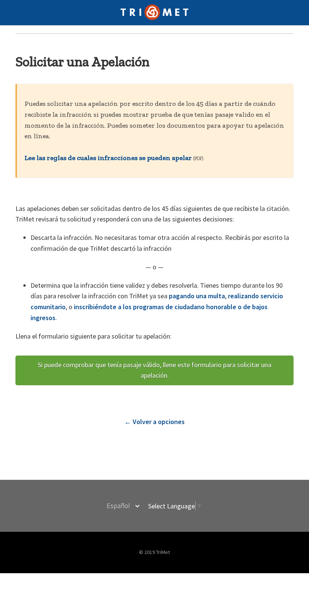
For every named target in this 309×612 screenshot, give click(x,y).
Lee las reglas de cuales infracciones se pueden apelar (108, 158)
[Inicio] (154, 18)
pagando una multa (197, 296)
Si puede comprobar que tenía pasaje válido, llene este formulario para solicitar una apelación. (154, 370)
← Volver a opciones (154, 421)
